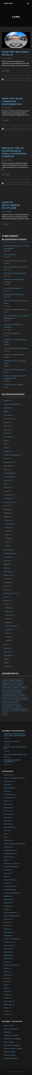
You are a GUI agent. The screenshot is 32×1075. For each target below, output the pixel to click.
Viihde (6, 659)
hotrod (6, 440)
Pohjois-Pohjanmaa (11, 626)
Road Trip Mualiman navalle (15, 53)
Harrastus (6, 433)
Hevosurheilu (8, 437)
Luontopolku (8, 498)
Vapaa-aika (7, 655)
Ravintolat (7, 586)
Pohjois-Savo (8, 575)
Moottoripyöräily (9, 553)
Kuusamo (8, 618)
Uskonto (6, 648)
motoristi (17, 706)
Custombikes (8, 415)
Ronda (7, 542)
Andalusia (7, 400)
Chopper (5, 684)
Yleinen (6, 666)
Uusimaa (8, 640)
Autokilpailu (7, 408)
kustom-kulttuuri (9, 473)
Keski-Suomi (9, 615)
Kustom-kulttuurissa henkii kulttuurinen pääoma (16, 302)
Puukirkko (7, 579)
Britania (6, 411)
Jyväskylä (7, 451)
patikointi (16, 709)
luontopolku (24, 698)
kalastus (22, 695)
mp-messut (7, 557)
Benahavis (8, 520)
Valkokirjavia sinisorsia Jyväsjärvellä (15, 273)
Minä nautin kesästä (10, 254)
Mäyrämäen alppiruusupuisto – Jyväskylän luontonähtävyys (16, 247)
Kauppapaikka (8, 466)
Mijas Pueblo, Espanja (12, 1045)
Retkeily (6, 589)
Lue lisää (5, 71)
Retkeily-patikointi (9, 593)
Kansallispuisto (8, 462)
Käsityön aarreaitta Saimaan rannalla (15, 369)
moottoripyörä (14, 702)
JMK (5, 444)
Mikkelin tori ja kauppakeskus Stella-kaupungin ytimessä (14, 152)
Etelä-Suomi (9, 611)
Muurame (6, 560)
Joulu (5, 447)
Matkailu (6, 516)
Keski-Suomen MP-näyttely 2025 (14, 294)
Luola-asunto (8, 487)
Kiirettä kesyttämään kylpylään (11, 205)
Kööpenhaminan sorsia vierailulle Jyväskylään (14, 281)
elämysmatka (6, 687)
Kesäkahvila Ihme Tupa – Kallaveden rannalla (15, 362)
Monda (8, 535)
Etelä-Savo (7, 426)
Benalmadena (9, 524)
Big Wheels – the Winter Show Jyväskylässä (13, 326)
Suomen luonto (10, 1052)
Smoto (5, 713)
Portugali (8, 538)
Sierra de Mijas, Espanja (12, 1039)
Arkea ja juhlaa (9, 1055)
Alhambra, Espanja (10, 1058)
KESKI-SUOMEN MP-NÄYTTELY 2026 (15, 267)
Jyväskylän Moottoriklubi (11, 455)
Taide (5, 644)
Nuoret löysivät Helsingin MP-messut (15, 309)
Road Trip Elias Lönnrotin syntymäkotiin (12, 101)
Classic (13, 684)
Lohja (16, 698)
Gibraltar (8, 531)
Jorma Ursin (8, 3)
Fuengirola (23, 687)
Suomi (6, 604)
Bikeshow (19, 680)
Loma (5, 484)
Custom (19, 684)
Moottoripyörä (8, 550)
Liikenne (6, 480)
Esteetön (6, 422)
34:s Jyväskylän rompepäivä (12, 288)
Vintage (6, 662)
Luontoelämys (8, 495)
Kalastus (6, 458)
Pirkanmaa (8, 622)
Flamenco (7, 429)
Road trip (24, 709)
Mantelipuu (7, 509)
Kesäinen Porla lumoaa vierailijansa (14, 354)
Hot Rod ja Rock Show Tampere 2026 (15, 260)
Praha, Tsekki (8, 1025)
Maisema (6, 505)
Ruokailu (6, 600)
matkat (5, 702)
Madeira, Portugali (11, 1029)
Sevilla (7, 545)
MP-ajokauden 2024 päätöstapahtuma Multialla (15, 341)
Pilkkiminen (7, 571)
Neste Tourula (7, 709)
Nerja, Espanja (9, 1042)
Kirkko (6, 469)
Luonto (6, 491)
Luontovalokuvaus (9, 502)
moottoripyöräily (8, 706)
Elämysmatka (8, 418)
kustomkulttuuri (8, 476)
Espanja (8, 527)
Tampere (8, 637)
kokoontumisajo (7, 698)
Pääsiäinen (7, 582)
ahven (4, 680)
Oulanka (6, 568)
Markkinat (7, 513)
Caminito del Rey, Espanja (13, 1048)
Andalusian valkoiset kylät (12, 404)
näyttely (6, 564)
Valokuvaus (7, 652)
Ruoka (6, 597)
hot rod (5, 691)
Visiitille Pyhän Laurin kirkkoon (13, 384)
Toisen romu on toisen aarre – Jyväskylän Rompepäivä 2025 (16, 317)
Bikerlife (11, 680)
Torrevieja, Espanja (11, 1035)
